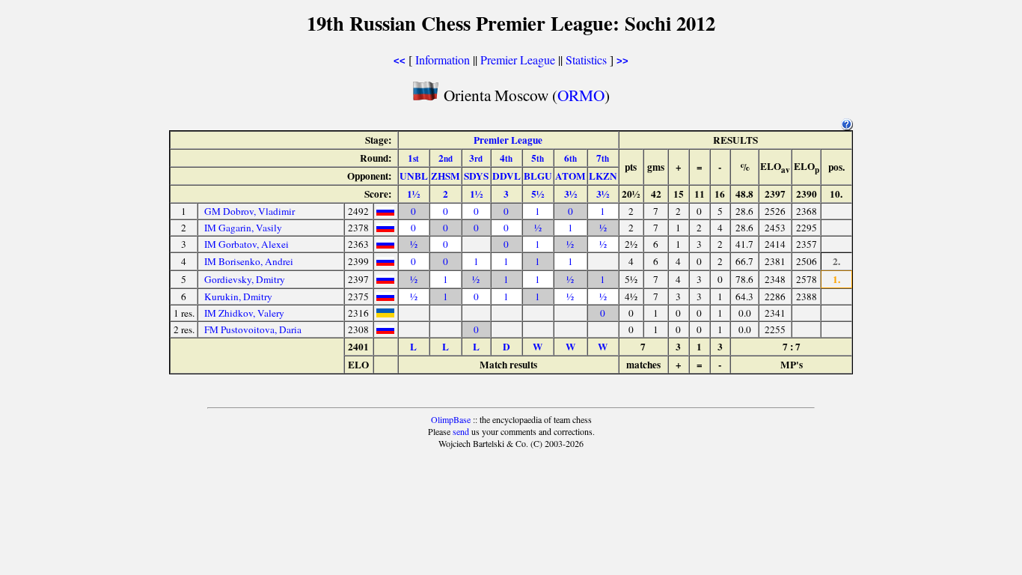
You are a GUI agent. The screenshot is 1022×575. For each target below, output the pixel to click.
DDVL (506, 175)
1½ (413, 193)
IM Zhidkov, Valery (244, 313)
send (461, 431)
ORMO (581, 95)
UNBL (414, 175)
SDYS (476, 175)
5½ (537, 193)
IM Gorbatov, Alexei (246, 244)
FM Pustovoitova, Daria (253, 329)
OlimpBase (451, 419)
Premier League (517, 59)
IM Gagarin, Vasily (243, 227)
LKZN (603, 175)
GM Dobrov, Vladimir (249, 211)
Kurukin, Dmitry (238, 296)
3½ (570, 193)
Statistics (586, 59)
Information (442, 59)
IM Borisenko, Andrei (248, 261)
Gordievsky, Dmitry (244, 279)
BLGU (538, 175)
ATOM (570, 175)
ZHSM (445, 175)
